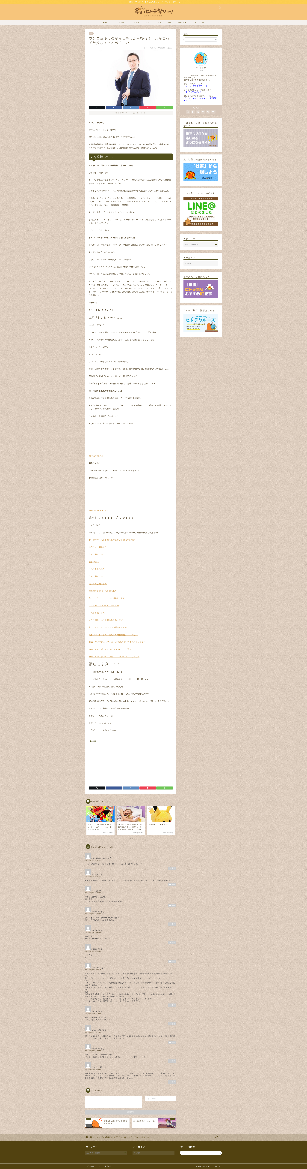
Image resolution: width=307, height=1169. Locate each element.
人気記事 (136, 22)
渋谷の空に (94, 562)
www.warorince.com (98, 510)
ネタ (91, 33)
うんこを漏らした (97, 613)
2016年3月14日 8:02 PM (93, 1013)
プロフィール (120, 22)
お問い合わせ (198, 22)
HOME (106, 22)
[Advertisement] (109, 763)
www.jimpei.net (96, 456)
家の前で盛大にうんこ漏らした (103, 591)
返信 (173, 868)
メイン (149, 22)
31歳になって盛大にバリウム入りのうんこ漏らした (112, 649)
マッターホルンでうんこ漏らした (104, 606)
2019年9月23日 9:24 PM (93, 1069)
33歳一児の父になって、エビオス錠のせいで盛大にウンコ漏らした (119, 642)
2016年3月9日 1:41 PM (93, 860)
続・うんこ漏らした (98, 584)
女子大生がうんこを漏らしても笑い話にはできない (112, 540)
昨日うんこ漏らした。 (99, 547)
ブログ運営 (182, 22)
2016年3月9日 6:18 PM (93, 876)
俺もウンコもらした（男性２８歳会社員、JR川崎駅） (113, 635)
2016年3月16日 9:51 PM (93, 1032)
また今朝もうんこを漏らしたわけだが (106, 620)
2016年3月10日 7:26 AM (93, 970)
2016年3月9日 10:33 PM (93, 893)
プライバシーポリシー (94, 1166)
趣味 (169, 22)
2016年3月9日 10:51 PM (93, 951)
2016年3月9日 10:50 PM (93, 914)
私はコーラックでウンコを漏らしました (107, 598)
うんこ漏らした (96, 554)
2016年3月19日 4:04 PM (93, 1051)
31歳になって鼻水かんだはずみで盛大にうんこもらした (114, 657)
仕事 (159, 22)
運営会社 (108, 1166)
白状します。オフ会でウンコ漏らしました (108, 627)
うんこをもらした (97, 569)
